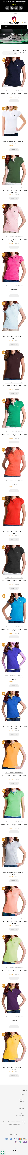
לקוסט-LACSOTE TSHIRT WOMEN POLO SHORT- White (14, 142)
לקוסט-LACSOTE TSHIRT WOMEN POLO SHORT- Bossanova (14, 1019)
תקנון (23, 1111)
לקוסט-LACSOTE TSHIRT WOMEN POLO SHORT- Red (14, 532)
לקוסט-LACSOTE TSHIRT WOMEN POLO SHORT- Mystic (14, 337)
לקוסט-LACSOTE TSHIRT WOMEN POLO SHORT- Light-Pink (14, 240)
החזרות (22, 1104)
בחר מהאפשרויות (14, 100)
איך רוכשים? (21, 1097)
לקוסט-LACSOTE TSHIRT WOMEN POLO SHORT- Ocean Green (14, 435)
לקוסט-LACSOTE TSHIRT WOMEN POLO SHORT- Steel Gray (14, 93)
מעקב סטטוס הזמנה (20, 1115)
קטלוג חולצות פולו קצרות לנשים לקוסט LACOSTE (14, 90)
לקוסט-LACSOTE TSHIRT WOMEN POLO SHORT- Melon (14, 922)
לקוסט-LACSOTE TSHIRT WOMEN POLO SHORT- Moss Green (14, 824)
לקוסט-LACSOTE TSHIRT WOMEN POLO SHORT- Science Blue (14, 727)
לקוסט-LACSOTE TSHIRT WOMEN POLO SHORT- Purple (14, 678)
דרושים (22, 1106)
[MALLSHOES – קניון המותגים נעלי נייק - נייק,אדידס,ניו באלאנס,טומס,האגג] (14, 20)
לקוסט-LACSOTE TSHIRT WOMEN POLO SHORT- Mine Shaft (14, 581)
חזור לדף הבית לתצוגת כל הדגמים (18, 50)
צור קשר (22, 1113)
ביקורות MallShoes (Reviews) (17, 1118)
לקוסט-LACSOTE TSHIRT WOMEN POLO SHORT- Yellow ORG (14, 776)
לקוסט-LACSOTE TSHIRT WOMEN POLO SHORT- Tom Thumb (14, 191)
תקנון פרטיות (21, 1108)
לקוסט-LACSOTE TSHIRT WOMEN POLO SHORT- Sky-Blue (14, 629)
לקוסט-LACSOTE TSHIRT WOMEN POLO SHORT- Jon (14, 386)
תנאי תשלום (21, 1099)
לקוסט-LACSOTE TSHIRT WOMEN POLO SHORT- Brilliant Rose (14, 288)
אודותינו (22, 1094)
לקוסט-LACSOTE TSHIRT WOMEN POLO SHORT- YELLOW (14, 1068)
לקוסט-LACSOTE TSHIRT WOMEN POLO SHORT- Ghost (14, 873)
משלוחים (22, 1101)
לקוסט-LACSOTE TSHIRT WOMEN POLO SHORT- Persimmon (14, 483)
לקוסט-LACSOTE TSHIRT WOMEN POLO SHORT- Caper (14, 971)
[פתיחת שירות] (2, 1152)
